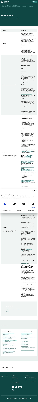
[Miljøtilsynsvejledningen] (5, 2)
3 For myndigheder (8, 5)
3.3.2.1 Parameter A (31, 6)
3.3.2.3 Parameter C (24, 342)
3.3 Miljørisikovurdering (15, 5)
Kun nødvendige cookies (7, 210)
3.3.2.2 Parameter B (24, 341)
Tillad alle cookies (31, 210)
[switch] (14, 204)
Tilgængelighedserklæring (23, 398)
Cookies (30, 398)
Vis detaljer (33, 207)
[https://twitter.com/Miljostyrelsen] (21, 387)
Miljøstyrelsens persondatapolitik (12, 398)
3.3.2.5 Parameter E (24, 346)
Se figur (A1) (30, 62)
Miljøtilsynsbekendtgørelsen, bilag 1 (13, 308)
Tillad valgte (19, 210)
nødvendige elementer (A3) (27, 151)
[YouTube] (13, 390)
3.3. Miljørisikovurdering (7, 338)
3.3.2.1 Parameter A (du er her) (26, 339)
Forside (2, 5)
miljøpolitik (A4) (30, 155)
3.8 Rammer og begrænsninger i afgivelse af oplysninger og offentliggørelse (9, 352)
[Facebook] (13, 387)
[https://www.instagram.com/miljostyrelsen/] (16, 387)
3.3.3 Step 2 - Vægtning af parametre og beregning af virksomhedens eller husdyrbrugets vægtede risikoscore (28, 349)
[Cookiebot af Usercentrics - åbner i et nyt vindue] (32, 190)
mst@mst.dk (17, 382)
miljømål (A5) (29, 156)
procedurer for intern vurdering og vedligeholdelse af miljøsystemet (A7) (28, 167)
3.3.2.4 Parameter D (24, 344)
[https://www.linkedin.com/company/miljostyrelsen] (19, 387)
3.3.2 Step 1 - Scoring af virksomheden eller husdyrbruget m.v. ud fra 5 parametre (13, 6)
